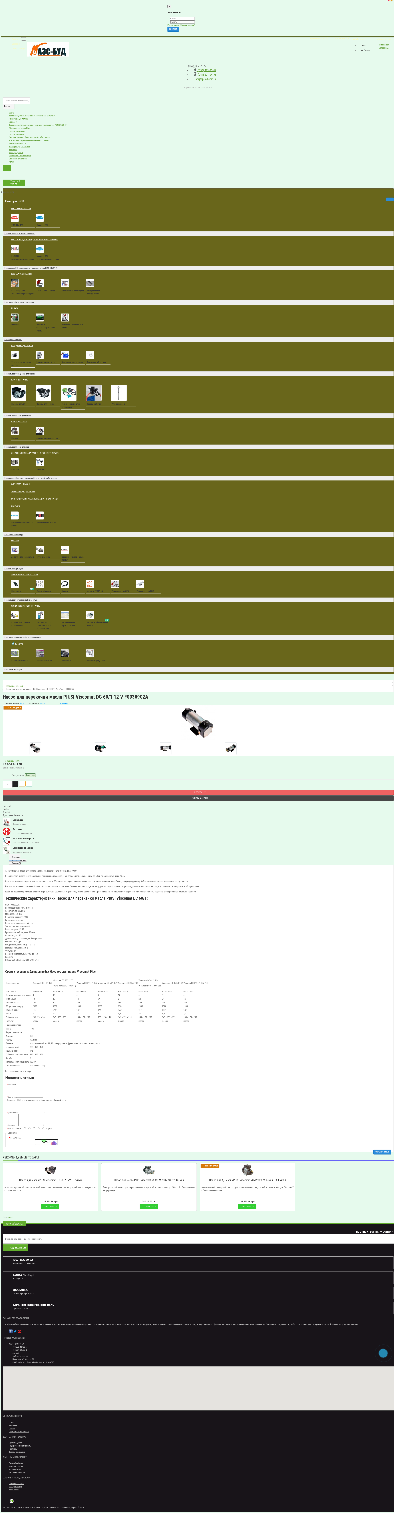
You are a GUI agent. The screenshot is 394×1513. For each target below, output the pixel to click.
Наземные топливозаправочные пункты (45, 328)
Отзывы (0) (16, 863)
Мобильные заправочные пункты (72, 326)
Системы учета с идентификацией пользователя (43, 625)
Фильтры (40, 469)
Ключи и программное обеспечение (20, 624)
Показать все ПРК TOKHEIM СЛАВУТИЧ (19, 234)
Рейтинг (11, 1129)
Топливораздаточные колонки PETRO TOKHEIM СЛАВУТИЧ (32, 116)
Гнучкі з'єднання (43, 557)
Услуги (11, 162)
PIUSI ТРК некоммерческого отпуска (22, 257)
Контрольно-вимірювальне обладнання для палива (29, 140)
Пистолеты (22, 590)
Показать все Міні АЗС (13, 340)
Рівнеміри (13, 150)
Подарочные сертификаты (20, 1446)
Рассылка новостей (17, 1472)
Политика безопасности (19, 1431)
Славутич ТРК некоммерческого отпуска (47, 257)
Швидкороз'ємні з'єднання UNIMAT (73, 558)
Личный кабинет (16, 1463)
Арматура (15, 540)
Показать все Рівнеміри (13, 534)
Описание (16, 857)
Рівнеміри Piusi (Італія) (46, 523)
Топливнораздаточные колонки (21, 363)
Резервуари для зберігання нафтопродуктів (22, 292)
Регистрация (173, 25)
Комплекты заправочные (72, 362)
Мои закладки (15, 1469)
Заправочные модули (45, 362)
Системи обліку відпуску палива (25, 606)
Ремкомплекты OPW (120, 591)
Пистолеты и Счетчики (96, 362)
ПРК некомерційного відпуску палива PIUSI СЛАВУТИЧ (35, 238)
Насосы (14, 438)
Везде (11, 113)
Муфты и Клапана (43, 591)
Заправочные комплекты (47, 438)
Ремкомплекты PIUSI (145, 591)
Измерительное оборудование (93, 292)
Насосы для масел (16, 134)
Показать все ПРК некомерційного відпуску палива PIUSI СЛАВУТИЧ (31, 268)
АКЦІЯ (23, 200)
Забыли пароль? (188, 25)
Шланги (65, 591)
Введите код (15, 1138)
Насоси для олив (20, 420)
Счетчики (15, 469)
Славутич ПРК (42, 225)
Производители (15, 1443)
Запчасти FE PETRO (95, 591)
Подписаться (17, 1247)
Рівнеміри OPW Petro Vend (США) (22, 524)
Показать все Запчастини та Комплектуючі (21, 600)
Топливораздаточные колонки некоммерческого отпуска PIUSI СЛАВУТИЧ (38, 125)
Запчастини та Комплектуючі (25, 573)
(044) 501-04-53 (206, 74)
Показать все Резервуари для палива (19, 302)
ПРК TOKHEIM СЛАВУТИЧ (21, 209)
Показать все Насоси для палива (17, 416)
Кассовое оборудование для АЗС (98, 623)
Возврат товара (15, 1487)
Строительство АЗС (20, 661)
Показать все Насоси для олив (16, 447)
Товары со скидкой (17, 1452)
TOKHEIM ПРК (17, 225)
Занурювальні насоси (17, 143)
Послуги (20, 642)
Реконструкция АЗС (44, 661)
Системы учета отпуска (18, 159)
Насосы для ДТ (18, 404)
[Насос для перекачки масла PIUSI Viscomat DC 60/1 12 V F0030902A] (198, 722)
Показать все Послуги (13, 669)
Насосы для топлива (17, 131)
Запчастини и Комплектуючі (20, 156)
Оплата (12, 1428)
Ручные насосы (118, 404)
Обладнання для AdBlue (22, 346)
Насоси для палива (21, 378)
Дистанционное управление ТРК (68, 624)
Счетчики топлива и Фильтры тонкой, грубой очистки (29, 137)
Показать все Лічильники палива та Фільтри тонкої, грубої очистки (30, 478)
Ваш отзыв (12, 1097)
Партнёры (13, 1449)
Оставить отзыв (382, 1152)
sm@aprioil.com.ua (205, 79)
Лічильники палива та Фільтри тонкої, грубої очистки (35, 453)
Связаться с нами (16, 1483)
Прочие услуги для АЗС (96, 661)
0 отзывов (64, 703)
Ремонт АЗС (67, 661)
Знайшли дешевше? (13, 761)
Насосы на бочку (94, 404)
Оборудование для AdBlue (19, 128)
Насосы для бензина (45, 404)
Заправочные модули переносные (71, 405)
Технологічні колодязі (45, 290)
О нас (11, 1422)
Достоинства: (13, 1113)
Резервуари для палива (18, 119)
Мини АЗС (12, 122)
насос (10, 1217)
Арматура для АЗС (16, 153)
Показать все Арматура (13, 569)
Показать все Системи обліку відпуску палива (22, 637)
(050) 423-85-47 (206, 70)
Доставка (13, 1425)
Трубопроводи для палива (19, 146)
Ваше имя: (12, 1084)
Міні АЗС (15, 307)
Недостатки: (13, 1125)
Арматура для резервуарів (73, 290)
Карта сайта (14, 1490)
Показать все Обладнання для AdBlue (19, 374)
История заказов (16, 1466)
